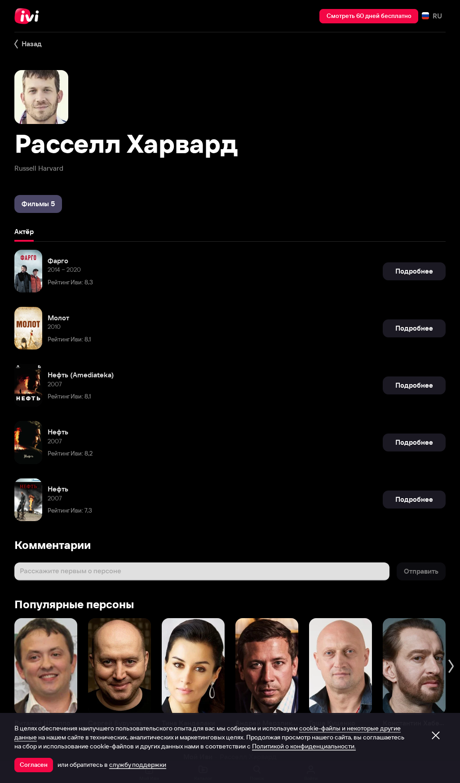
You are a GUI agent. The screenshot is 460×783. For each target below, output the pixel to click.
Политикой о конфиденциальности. (304, 746)
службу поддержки (137, 764)
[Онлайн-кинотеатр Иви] (29, 16)
